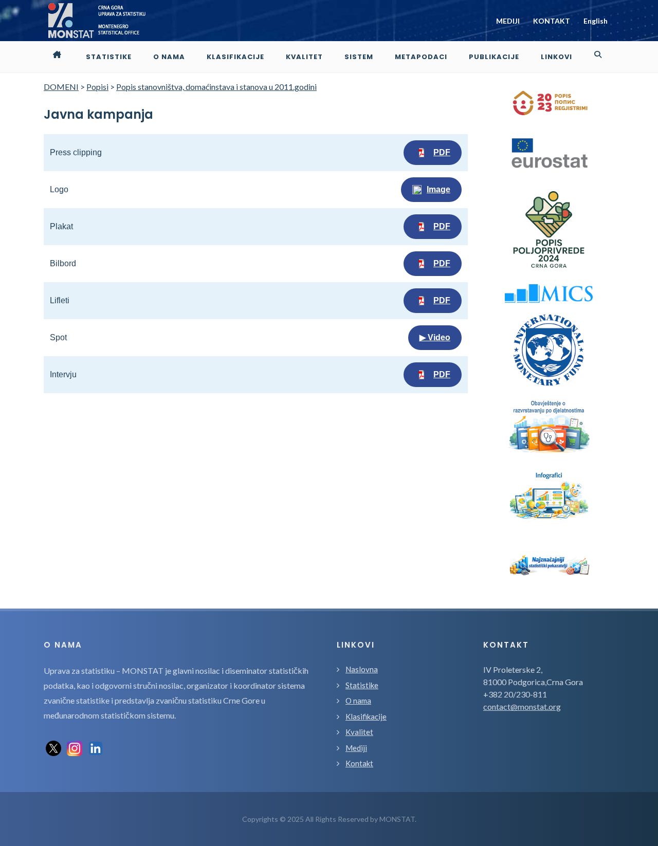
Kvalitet (359, 732)
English (595, 20)
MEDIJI (508, 20)
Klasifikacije (366, 716)
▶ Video (434, 337)
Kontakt (359, 763)
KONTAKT (551, 20)
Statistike (361, 685)
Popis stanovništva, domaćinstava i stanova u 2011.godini (216, 86)
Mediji (356, 747)
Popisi (97, 86)
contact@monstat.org (522, 706)
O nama (358, 700)
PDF (441, 152)
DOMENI (61, 86)
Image (438, 189)
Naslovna (361, 669)
